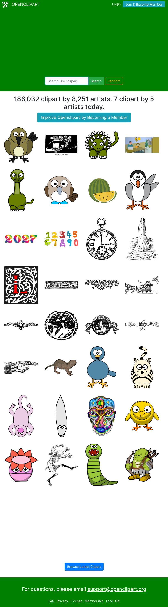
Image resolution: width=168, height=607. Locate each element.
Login (116, 4)
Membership (94, 601)
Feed (109, 601)
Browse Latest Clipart (84, 567)
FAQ (51, 601)
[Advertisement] (84, 43)
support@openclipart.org (116, 589)
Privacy (62, 601)
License (76, 601)
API (117, 601)
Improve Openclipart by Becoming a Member (84, 117)
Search (96, 81)
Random (114, 81)
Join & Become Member (143, 4)
